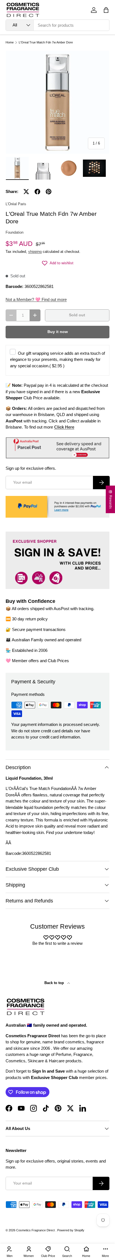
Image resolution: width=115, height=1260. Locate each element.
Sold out (77, 315)
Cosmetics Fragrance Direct (36, 1230)
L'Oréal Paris (16, 204)
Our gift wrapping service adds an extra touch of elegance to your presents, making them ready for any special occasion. (57, 359)
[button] (106, 10)
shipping (35, 251)
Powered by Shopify (70, 1230)
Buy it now (57, 332)
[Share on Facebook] (37, 191)
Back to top (54, 983)
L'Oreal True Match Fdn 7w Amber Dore (46, 42)
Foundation (14, 232)
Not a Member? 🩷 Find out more (36, 299)
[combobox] (57, 25)
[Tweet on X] (26, 191)
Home (10, 42)
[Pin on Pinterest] (48, 191)
